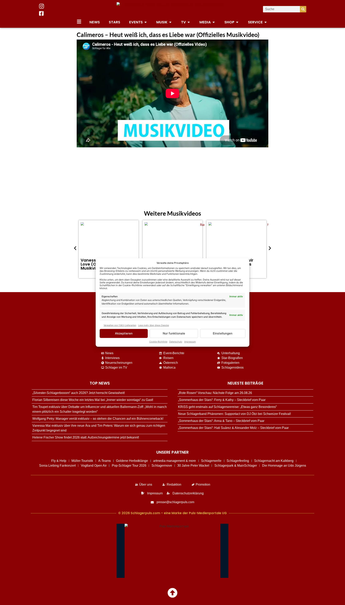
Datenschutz (175, 341)
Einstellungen (222, 333)
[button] (75, 248)
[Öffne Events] (145, 22)
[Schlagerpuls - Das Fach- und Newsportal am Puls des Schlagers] (172, 9)
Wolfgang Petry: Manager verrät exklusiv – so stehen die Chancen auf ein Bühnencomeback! (97, 418)
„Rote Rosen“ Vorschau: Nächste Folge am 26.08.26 (215, 393)
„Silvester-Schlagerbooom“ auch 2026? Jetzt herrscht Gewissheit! (78, 393)
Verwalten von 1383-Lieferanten (120, 325)
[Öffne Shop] (237, 22)
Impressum (190, 341)
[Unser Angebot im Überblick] (79, 21)
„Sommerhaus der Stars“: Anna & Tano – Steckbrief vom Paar (221, 421)
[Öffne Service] (265, 22)
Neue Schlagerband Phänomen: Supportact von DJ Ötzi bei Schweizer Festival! (234, 414)
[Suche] (303, 9)
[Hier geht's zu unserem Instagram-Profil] (41, 6)
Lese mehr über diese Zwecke (153, 325)
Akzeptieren (124, 333)
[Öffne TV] (188, 22)
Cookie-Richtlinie (158, 341)
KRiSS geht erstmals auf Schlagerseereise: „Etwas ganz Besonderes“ (227, 407)
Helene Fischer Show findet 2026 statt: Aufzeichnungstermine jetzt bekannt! (85, 437)
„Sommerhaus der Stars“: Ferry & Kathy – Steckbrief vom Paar (222, 400)
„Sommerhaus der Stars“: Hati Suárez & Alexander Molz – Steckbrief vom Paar (233, 427)
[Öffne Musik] (170, 22)
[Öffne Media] (213, 22)
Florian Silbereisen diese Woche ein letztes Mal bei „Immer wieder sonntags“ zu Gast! (92, 400)
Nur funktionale (174, 333)
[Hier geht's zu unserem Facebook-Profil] (41, 13)
